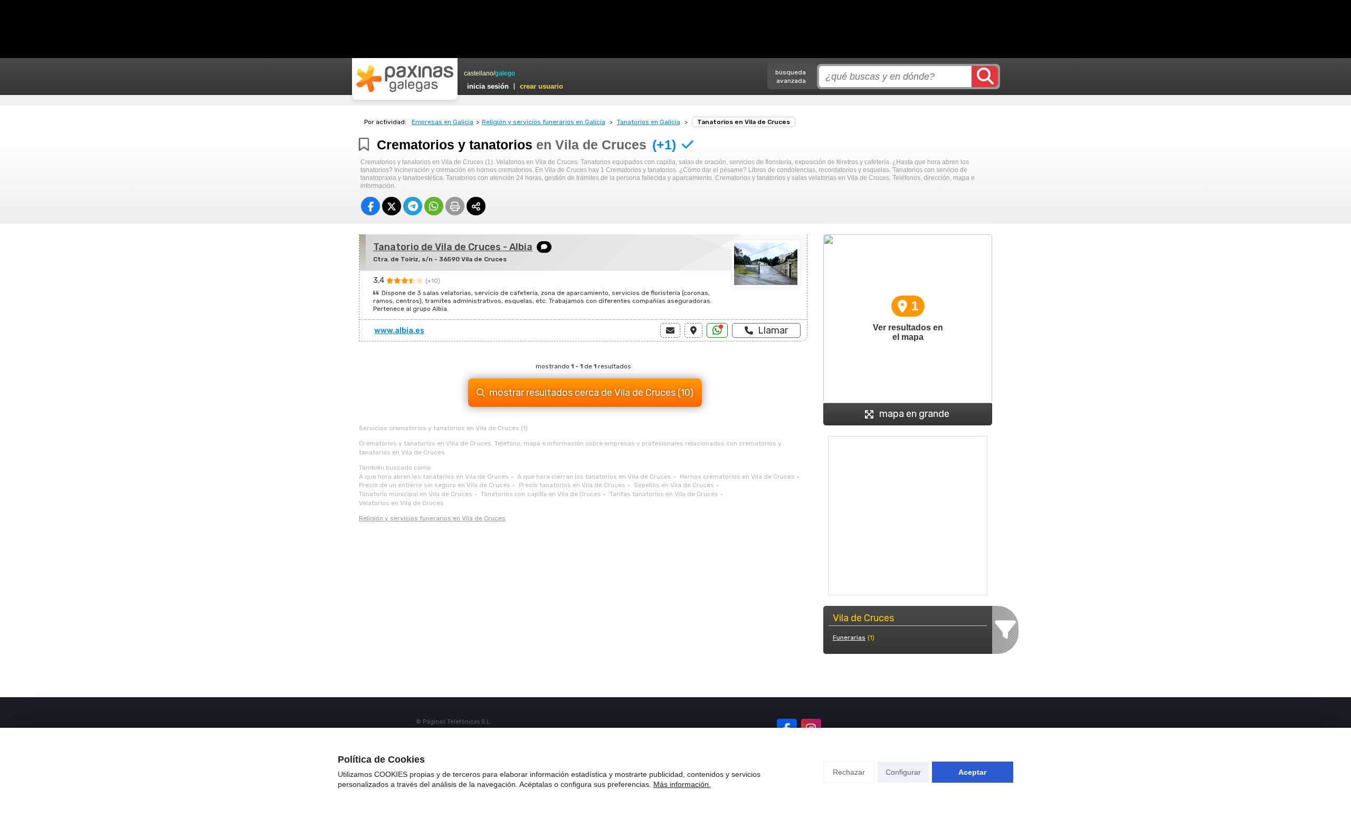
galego (505, 73)
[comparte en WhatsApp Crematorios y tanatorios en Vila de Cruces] (433, 206)
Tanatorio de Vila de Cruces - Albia (452, 247)
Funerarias (849, 637)
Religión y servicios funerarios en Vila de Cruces (432, 518)
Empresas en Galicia (442, 122)
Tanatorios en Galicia (648, 122)
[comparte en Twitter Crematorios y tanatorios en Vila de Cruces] (391, 206)
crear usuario (541, 86)
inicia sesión (488, 86)
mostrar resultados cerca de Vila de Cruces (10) (591, 392)
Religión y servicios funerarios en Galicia (543, 122)
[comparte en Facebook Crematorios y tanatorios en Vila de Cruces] (370, 206)
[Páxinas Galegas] (405, 79)
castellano (478, 73)
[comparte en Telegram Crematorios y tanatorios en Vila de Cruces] (412, 206)
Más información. (682, 784)
